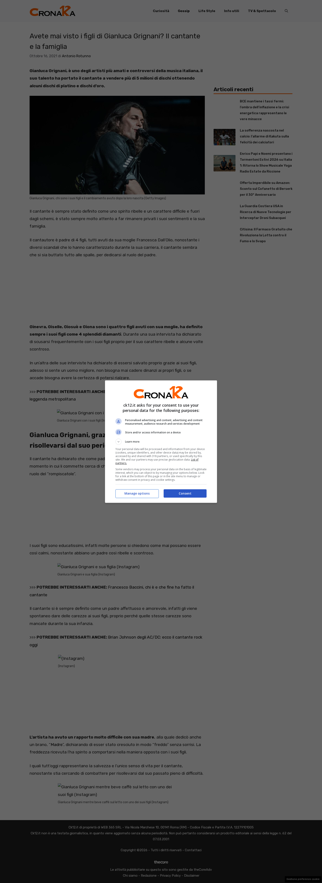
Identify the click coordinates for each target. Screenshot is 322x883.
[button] (161, 442)
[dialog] (161, 441)
